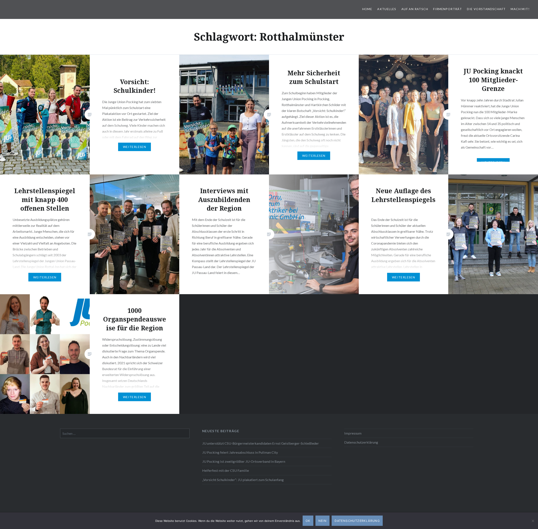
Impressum (352, 433)
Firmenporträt (447, 9)
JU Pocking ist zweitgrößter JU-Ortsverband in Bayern (243, 461)
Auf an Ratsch (414, 9)
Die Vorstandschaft (486, 9)
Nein (322, 520)
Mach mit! (520, 9)
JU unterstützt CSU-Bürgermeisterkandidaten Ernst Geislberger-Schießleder (260, 443)
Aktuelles (386, 9)
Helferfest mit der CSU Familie (225, 470)
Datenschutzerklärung (361, 442)
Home (367, 9)
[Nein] (533, 521)
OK (308, 520)
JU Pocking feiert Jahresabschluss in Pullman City (240, 452)
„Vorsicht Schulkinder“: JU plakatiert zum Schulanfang (243, 480)
